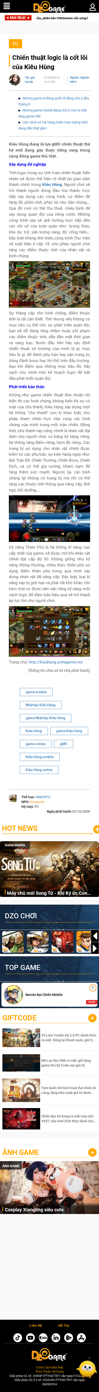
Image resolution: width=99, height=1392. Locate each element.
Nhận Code (68, 1038)
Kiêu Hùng (34, 731)
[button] (95, 948)
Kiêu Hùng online (39, 770)
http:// (34, 662)
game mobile (36, 692)
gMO (63, 744)
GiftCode (19, 1018)
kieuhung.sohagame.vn (60, 662)
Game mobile (15, 845)
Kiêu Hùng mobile (40, 757)
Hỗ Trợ (63, 1326)
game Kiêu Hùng (69, 731)
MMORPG (43, 797)
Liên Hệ (36, 1326)
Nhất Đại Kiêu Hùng (41, 705)
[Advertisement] (49, 1268)
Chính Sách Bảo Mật (49, 1367)
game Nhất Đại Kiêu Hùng (45, 718)
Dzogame (37, 802)
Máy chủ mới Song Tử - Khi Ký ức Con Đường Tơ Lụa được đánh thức (47, 893)
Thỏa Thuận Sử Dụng (49, 1371)
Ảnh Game (20, 1152)
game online (35, 744)
